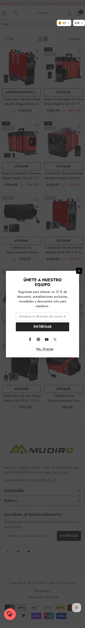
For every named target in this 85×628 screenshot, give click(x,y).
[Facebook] (30, 339)
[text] (42, 349)
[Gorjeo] (55, 339)
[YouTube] (46, 339)
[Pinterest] (38, 339)
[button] (64, 23)
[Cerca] (79, 271)
